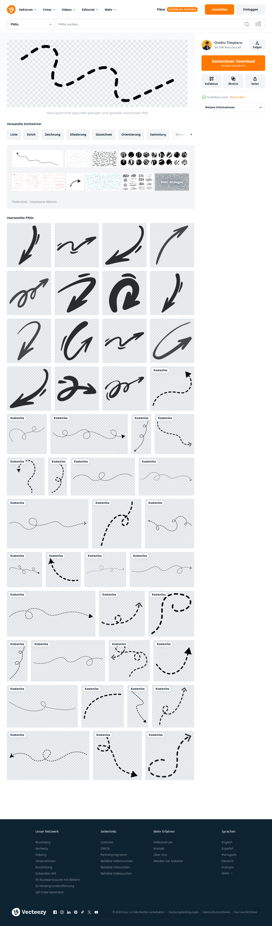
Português (229, 855)
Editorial (88, 10)
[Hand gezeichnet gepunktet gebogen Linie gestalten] (27, 434)
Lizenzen (107, 842)
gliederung (78, 134)
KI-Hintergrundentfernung (54, 886)
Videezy (40, 855)
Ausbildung (43, 867)
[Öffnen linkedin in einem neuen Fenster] (69, 912)
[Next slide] (188, 134)
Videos (67, 10)
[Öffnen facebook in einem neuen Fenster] (55, 912)
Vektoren (26, 10)
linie (13, 134)
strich (31, 134)
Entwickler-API (45, 873)
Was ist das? (237, 97)
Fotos (47, 10)
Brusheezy (43, 842)
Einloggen (250, 9)
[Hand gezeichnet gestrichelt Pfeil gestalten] (172, 388)
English (227, 842)
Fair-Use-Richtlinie (245, 912)
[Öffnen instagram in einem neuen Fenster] (62, 912)
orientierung (131, 134)
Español (227, 848)
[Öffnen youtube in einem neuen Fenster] (96, 912)
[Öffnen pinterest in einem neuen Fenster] (75, 912)
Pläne (161, 9)
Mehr (108, 10)
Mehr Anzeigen (172, 182)
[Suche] (246, 24)
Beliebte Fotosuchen (115, 867)
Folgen (257, 47)
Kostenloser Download (233, 63)
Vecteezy (41, 848)
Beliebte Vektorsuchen (117, 861)
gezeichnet (104, 134)
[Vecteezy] (11, 9)
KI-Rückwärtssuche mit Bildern (57, 880)
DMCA (105, 848)
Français (228, 867)
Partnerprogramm (114, 855)
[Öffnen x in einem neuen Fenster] (89, 912)
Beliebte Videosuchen (116, 873)
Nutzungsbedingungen (184, 912)
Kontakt (159, 848)
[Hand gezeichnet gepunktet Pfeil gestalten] (89, 434)
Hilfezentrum (163, 842)
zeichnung (52, 134)
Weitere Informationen (220, 107)
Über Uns (160, 855)
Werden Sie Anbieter (168, 861)
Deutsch (228, 861)
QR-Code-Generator (49, 892)
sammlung (158, 134)
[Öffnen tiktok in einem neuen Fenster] (82, 912)
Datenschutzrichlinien (216, 912)
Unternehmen (45, 861)
